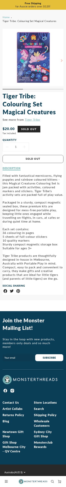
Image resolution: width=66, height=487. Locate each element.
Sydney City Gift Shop (43, 434)
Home (6, 17)
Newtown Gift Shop (13, 434)
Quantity (10, 139)
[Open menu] (6, 481)
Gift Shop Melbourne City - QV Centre (14, 447)
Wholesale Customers (42, 423)
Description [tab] (12, 168)
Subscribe (49, 357)
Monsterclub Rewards (43, 445)
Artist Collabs (12, 408)
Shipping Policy (45, 415)
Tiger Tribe (32, 119)
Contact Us (11, 402)
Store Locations (45, 402)
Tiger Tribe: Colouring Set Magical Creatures (29, 21)
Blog (6, 421)
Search (39, 408)
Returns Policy (13, 415)
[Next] (61, 60)
